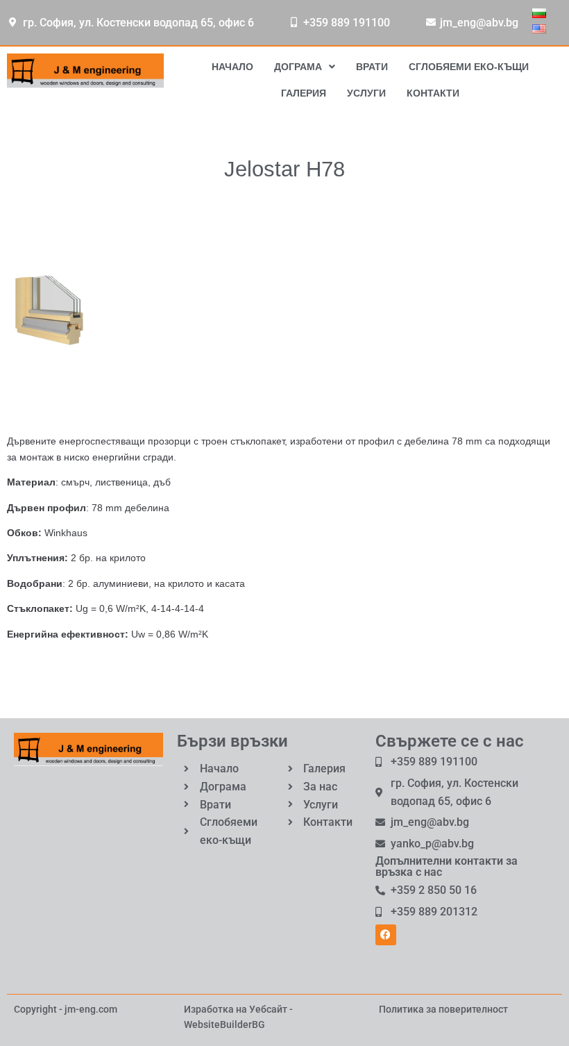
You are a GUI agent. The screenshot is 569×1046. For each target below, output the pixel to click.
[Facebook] (385, 934)
